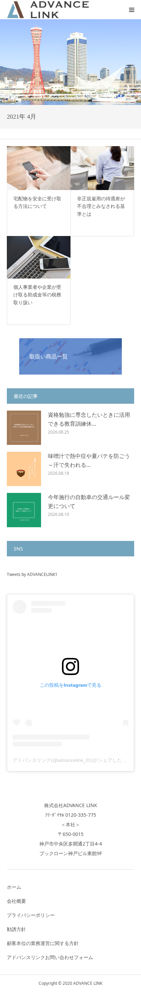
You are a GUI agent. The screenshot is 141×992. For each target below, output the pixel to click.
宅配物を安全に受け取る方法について (37, 202)
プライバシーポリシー (31, 915)
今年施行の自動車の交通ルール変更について (89, 501)
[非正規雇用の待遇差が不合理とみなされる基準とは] (102, 168)
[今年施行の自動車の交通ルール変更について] (24, 510)
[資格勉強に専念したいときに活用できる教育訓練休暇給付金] (24, 428)
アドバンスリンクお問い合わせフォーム (50, 957)
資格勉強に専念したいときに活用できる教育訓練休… (89, 419)
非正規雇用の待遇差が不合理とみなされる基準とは (101, 206)
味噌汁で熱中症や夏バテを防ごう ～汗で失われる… (89, 460)
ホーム (14, 887)
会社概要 (16, 901)
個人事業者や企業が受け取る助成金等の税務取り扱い (37, 295)
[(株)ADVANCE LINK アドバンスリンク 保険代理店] (48, 9)
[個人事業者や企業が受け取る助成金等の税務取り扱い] (38, 257)
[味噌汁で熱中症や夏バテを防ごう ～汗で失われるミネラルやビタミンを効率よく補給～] (24, 469)
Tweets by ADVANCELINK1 (32, 574)
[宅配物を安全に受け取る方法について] (38, 168)
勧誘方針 (16, 929)
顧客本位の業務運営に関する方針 (43, 943)
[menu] (131, 9)
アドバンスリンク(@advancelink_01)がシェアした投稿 (72, 760)
